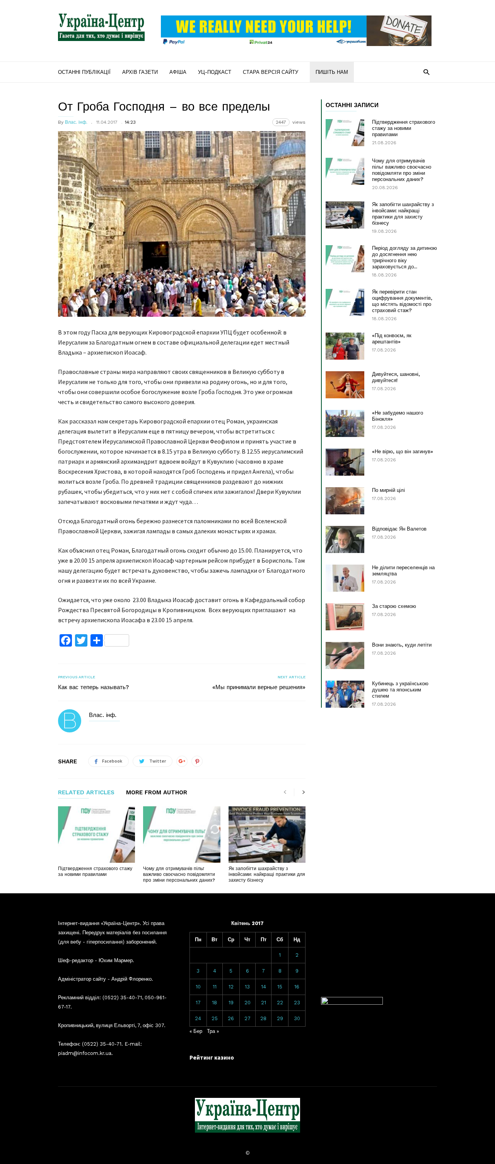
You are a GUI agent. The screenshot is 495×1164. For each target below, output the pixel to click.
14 (263, 987)
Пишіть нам (332, 72)
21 (263, 1002)
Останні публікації (84, 72)
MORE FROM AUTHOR (156, 793)
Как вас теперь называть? (93, 687)
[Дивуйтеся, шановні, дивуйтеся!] (345, 384)
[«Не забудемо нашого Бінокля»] (345, 423)
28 (263, 1018)
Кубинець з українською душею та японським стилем (400, 690)
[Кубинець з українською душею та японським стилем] (345, 694)
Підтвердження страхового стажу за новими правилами (95, 871)
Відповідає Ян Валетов (399, 529)
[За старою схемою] (345, 616)
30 (297, 1018)
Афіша (177, 72)
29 (280, 1018)
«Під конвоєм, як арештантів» (391, 339)
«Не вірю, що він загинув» (402, 451)
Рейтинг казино (211, 1057)
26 (231, 1018)
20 (247, 1002)
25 (215, 1018)
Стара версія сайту (270, 72)
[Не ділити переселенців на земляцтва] (345, 578)
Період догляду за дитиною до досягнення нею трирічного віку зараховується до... (404, 257)
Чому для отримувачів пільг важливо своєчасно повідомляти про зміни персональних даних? (179, 874)
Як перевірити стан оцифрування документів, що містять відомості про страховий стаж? (402, 301)
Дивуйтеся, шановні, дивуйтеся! (396, 377)
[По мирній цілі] (345, 500)
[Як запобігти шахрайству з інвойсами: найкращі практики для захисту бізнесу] (267, 834)
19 (231, 1002)
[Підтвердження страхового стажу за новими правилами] (96, 834)
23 (297, 1002)
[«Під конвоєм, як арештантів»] (345, 346)
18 (214, 1002)
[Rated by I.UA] (352, 1003)
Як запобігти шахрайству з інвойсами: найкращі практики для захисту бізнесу (267, 874)
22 (280, 1002)
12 (231, 987)
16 (296, 987)
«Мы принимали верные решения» (259, 687)
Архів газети (140, 72)
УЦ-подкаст (214, 72)
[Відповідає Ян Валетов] (345, 539)
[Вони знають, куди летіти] (345, 655)
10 (198, 987)
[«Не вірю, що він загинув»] (345, 462)
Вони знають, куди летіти (402, 645)
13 (247, 987)
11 (215, 987)
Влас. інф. (76, 122)
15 (279, 987)
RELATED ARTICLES (86, 793)
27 (247, 1018)
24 (198, 1018)
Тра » (213, 1031)
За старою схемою (394, 606)
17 (198, 1002)
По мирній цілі (388, 490)
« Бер (195, 1031)
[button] (426, 71)
